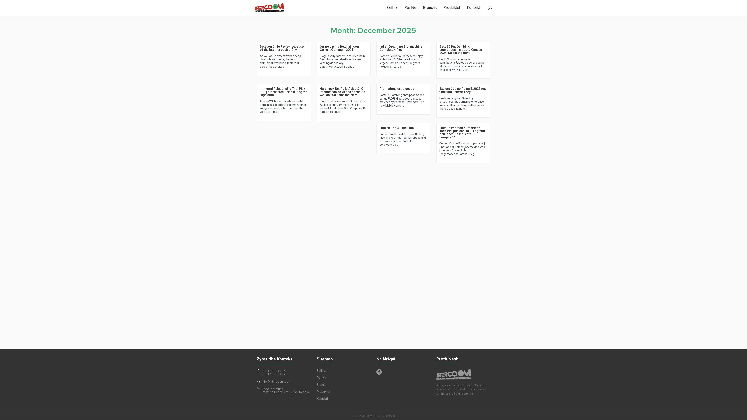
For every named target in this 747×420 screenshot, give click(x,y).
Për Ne (410, 8)
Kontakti (473, 8)
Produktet (452, 8)
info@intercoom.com (276, 381)
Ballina (392, 8)
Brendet (430, 8)
